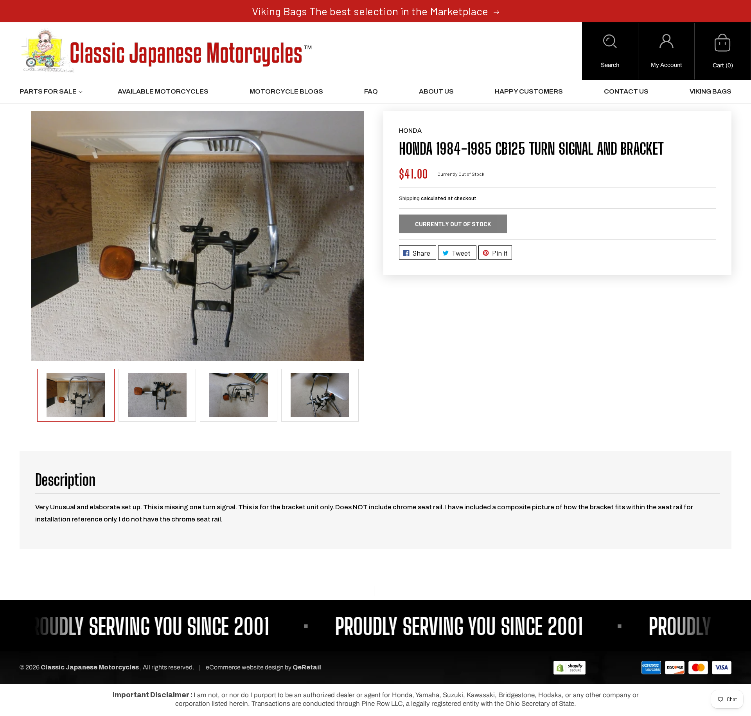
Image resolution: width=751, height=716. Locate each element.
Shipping (409, 198)
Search (610, 65)
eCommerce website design (245, 667)
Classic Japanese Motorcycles (90, 667)
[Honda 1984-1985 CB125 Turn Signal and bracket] (197, 236)
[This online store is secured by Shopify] (569, 667)
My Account (666, 65)
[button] (610, 51)
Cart (718, 65)
